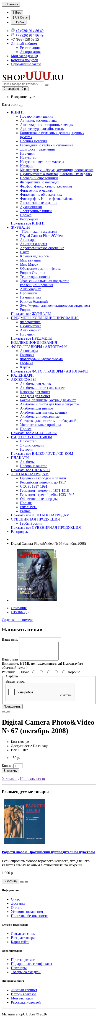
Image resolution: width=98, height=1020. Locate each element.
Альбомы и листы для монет (42, 388)
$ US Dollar (20, 17)
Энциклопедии (32, 445)
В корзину (10, 770)
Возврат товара (23, 938)
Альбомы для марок (35, 384)
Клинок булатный (34, 301)
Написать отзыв (32, 779)
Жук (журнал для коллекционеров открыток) (55, 305)
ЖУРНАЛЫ (20, 227)
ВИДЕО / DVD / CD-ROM (31, 437)
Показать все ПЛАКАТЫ (30, 470)
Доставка (18, 903)
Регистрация (30, 48)
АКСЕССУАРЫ (23, 379)
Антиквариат (30, 289)
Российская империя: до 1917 (43, 482)
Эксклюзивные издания (38, 203)
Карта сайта (20, 942)
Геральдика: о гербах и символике (46, 145)
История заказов (23, 994)
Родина (25, 310)
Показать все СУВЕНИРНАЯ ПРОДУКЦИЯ (46, 527)
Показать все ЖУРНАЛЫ (31, 314)
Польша (26, 503)
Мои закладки (22, 998)
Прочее (25, 215)
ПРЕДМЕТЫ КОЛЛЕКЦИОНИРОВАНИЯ (45, 318)
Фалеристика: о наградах (39, 182)
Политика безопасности (29, 916)
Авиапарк (28, 240)
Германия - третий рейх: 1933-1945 (47, 495)
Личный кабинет (24, 990)
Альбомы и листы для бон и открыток (50, 404)
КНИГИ (17, 112)
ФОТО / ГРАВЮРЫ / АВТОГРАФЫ (39, 347)
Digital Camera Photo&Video (41, 236)
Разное (25, 511)
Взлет (24, 252)
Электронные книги (36, 211)
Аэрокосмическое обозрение (42, 248)
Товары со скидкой (26, 972)
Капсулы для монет (35, 392)
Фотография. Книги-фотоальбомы (46, 199)
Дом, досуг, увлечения (37, 149)
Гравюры (27, 355)
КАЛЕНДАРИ (22, 375)
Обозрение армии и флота (40, 268)
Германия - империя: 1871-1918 (44, 490)
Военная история (33, 141)
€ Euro (17, 12)
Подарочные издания (36, 116)
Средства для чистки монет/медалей (48, 421)
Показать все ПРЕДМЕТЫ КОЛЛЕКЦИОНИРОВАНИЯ (34, 340)
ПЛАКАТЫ (20, 458)
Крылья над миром (34, 256)
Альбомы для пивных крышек (43, 412)
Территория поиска (35, 277)
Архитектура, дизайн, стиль (42, 129)
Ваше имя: (10, 639)
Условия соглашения (27, 912)
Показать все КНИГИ (28, 223)
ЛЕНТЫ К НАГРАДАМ (30, 474)
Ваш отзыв (10, 659)
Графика (26, 363)
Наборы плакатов (33, 466)
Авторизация (30, 52)
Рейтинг (8, 672)
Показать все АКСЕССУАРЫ (34, 433)
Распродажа (29, 219)
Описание (19, 608)
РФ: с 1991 (28, 507)
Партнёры (19, 968)
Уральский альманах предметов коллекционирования (44, 283)
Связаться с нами (24, 933)
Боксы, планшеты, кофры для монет (48, 400)
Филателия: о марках (36, 190)
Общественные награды (39, 499)
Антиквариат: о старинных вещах (46, 125)
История (26, 166)
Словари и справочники (39, 178)
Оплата (16, 907)
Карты (25, 367)
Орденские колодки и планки (43, 478)
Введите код (15, 681)
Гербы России (31, 523)
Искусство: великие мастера (42, 162)
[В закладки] (3, 712)
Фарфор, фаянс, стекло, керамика (46, 186)
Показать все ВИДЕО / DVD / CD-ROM (42, 453)
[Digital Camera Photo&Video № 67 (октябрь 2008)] (37, 600)
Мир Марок (29, 264)
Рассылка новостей (26, 1002)
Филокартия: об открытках (41, 194)
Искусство (28, 157)
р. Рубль (19, 22)
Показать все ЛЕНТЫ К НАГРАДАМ (40, 515)
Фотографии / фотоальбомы (41, 359)
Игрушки (27, 153)
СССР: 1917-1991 (33, 486)
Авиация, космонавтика (38, 120)
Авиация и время (33, 244)
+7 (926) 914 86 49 (29, 31)
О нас (15, 899)
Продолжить (12, 706)
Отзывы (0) (19, 612)
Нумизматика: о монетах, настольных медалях (56, 174)
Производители (23, 960)
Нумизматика (30, 297)
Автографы (29, 351)
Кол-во (7, 766)
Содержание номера (17, 620)
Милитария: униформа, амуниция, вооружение (56, 170)
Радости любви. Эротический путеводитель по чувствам (48, 852)
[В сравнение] (8, 712)
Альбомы (27, 462)
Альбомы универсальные (39, 416)
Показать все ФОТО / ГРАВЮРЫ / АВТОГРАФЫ (49, 371)
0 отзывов (9, 779)
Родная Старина (32, 273)
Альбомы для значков (37, 408)
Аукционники (31, 207)
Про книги (28, 293)
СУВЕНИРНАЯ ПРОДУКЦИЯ (35, 519)
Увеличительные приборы (40, 425)
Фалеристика (30, 322)
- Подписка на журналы (38, 231)
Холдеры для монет (35, 396)
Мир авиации (30, 260)
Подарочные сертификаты (31, 964)
